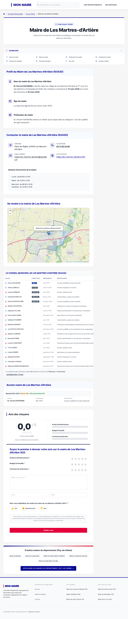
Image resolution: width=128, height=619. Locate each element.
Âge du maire (42, 57)
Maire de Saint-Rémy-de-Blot (48, 561)
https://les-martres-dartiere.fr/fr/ (70, 157)
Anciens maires (102, 61)
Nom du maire (12, 57)
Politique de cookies (34, 611)
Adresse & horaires (14, 61)
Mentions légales (40, 594)
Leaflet (70, 261)
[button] (48, 233)
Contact (37, 599)
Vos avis (70, 61)
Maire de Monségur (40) (106, 594)
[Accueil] (4, 14)
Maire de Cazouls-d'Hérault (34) (76, 589)
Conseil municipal (43, 61)
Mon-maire (12, 586)
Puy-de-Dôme (30, 14)
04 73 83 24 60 (63, 146)
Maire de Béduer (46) (73, 594)
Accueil (37, 589)
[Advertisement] (111, 98)
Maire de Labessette (32, 556)
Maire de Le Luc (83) (105, 599)
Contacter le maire (103, 57)
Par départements (93, 5)
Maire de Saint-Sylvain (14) (75, 599)
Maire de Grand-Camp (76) (107, 589)
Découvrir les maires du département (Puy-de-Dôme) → (48, 568)
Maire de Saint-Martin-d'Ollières (54, 556)
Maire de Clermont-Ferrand (78, 556)
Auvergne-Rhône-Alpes (15, 14)
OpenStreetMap (78, 261)
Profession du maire (74, 57)
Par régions (111, 5)
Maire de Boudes (15, 556)
